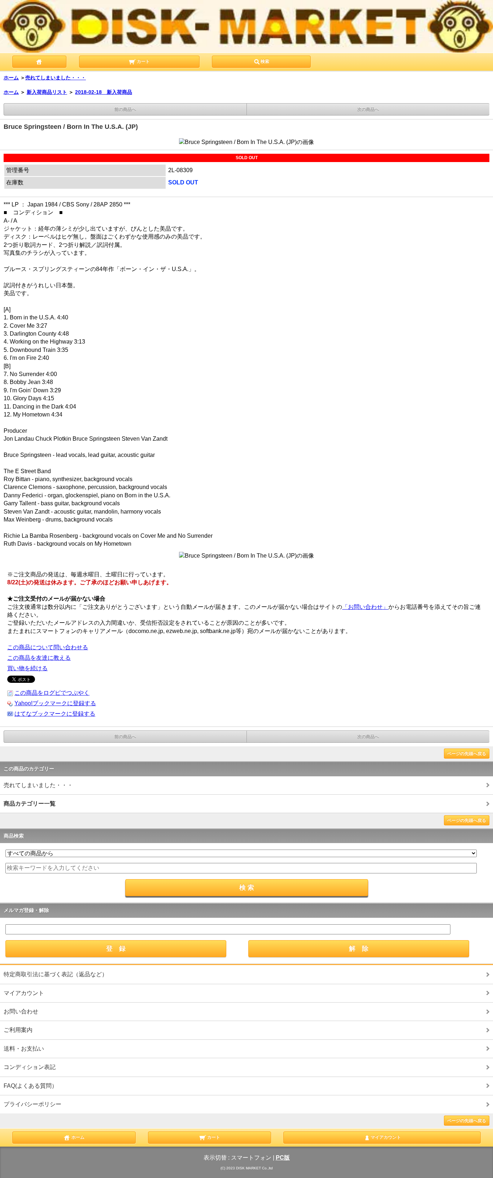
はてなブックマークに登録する (54, 714)
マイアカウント (24, 993)
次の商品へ (368, 109)
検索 (265, 61)
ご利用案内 (18, 1030)
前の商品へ (125, 109)
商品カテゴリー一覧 (30, 803)
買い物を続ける (27, 668)
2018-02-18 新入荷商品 (103, 92)
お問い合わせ (21, 1011)
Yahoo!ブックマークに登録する (55, 703)
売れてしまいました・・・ (55, 77)
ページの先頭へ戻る (466, 753)
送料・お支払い (24, 1049)
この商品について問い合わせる (47, 647)
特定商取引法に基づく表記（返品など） (56, 974)
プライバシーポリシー (32, 1104)
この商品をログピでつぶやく (52, 693)
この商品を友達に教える (39, 658)
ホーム (11, 77)
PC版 (283, 1158)
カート (143, 61)
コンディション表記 (30, 1067)
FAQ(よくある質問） (30, 1086)
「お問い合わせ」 (365, 607)
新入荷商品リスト (47, 92)
